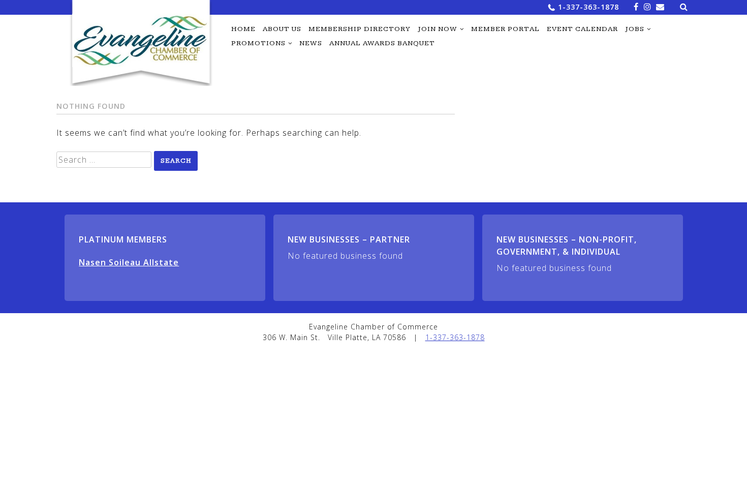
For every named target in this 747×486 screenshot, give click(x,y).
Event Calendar (582, 29)
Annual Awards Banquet (382, 43)
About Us (282, 29)
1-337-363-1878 (588, 7)
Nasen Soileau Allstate (129, 262)
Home (243, 29)
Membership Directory (359, 29)
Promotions (258, 43)
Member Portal (505, 29)
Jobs (634, 29)
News (310, 43)
